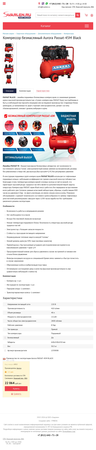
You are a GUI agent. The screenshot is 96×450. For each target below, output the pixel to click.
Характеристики (42, 91)
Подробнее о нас (69, 431)
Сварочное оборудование (26, 33)
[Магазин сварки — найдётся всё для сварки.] (17, 15)
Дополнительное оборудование (49, 33)
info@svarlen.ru (44, 7)
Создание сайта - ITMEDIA (48, 421)
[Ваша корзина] (86, 15)
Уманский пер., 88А (20, 378)
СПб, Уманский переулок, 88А (13, 439)
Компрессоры (69, 33)
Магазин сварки (8, 33)
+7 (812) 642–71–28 (48, 435)
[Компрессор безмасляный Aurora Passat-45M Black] (56, 64)
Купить (16, 388)
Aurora (19, 368)
